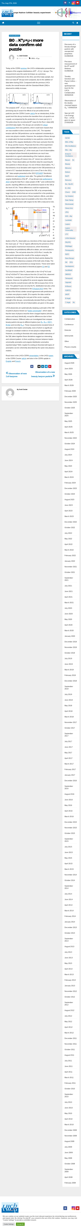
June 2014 (69, 899)
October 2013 (70, 933)
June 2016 (69, 800)
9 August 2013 (37, 289)
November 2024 (71, 438)
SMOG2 (68, 274)
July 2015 (68, 847)
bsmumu (68, 180)
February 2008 (70, 1183)
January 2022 (70, 561)
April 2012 (68, 1027)
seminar (24, 68)
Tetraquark (68, 278)
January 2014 (70, 922)
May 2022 (68, 539)
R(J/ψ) (8, 325)
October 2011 (70, 1049)
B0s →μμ (68, 150)
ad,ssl (67, 138)
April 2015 (68, 863)
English (8, 361)
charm (67, 192)
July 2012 (68, 1016)
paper (51, 356)
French (17, 361)
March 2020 (69, 630)
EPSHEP (39, 173)
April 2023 (68, 511)
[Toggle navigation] (38, 23)
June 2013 (69, 958)
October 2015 (70, 833)
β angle (67, 298)
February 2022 (70, 555)
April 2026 (68, 380)
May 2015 (68, 858)
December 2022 (71, 522)
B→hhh (67, 188)
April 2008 (68, 1177)
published (21, 176)
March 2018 (69, 717)
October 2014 (70, 880)
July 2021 (68, 586)
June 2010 (69, 1108)
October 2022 (70, 527)
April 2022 (68, 544)
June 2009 (69, 1152)
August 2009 (69, 1141)
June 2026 (69, 368)
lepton (67, 224)
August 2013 (69, 946)
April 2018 (68, 711)
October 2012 (70, 997)
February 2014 (70, 916)
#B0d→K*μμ (35, 58)
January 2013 (70, 986)
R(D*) (67, 254)
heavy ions (69, 208)
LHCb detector (70, 238)
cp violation (69, 196)
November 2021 (71, 567)
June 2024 (69, 460)
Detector (68, 330)
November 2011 (71, 1044)
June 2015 (69, 852)
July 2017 (68, 741)
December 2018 (71, 681)
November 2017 (71, 722)
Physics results (15, 35)
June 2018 (69, 700)
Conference (69, 324)
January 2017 (70, 775)
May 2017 (68, 753)
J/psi (66, 212)
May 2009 (68, 1158)
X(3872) (68, 290)
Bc (73, 160)
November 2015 (71, 828)
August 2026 (69, 363)
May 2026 (68, 374)
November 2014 (71, 875)
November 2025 (71, 402)
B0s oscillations (70, 146)
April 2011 (68, 1072)
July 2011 (68, 1061)
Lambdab (68, 220)
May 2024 (68, 466)
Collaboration (70, 319)
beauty (67, 164)
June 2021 (69, 591)
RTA (71, 262)
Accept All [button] (20, 1224)
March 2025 (69, 432)
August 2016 (69, 794)
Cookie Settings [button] (9, 1224)
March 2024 (69, 477)
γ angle (67, 302)
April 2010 (68, 1119)
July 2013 (68, 952)
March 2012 (69, 1033)
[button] (73, 23)
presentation (34, 356)
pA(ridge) (68, 246)
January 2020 (70, 636)
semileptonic (69, 266)
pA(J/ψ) (68, 242)
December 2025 (71, 396)
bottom (67, 172)
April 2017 (68, 758)
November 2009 (71, 1136)
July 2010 (68, 1102)
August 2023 (69, 499)
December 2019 (71, 642)
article (32, 113)
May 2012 (68, 1021)
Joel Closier (23, 56)
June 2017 (69, 747)
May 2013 (68, 963)
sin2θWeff (68, 270)
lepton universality (34, 311)
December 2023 (71, 488)
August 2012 (69, 1010)
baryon (67, 160)
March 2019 (69, 670)
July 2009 (68, 1147)
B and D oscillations (69, 155)
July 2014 (68, 894)
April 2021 (68, 597)
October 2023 (70, 494)
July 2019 (68, 658)
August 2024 (69, 449)
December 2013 (71, 927)
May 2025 (68, 421)
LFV (66, 234)
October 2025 (70, 408)
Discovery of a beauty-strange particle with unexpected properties (70, 49)
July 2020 (68, 608)
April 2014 (68, 905)
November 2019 (71, 647)
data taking (69, 200)
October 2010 (70, 1089)
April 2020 (68, 625)
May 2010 (68, 1113)
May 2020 (68, 619)
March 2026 (69, 385)
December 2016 (71, 781)
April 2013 (68, 969)
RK (66, 262)
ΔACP (67, 294)
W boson (68, 286)
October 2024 (70, 444)
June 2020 (69, 614)
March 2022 (69, 550)
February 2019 (70, 675)
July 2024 (68, 455)
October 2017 (70, 728)
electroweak (69, 204)
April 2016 (68, 811)
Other (67, 341)
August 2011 (69, 1055)
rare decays (69, 258)
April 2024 (68, 471)
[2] (49, 267)
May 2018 (68, 705)
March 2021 (69, 602)
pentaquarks (69, 250)
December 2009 (71, 1130)
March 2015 (69, 869)
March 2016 (69, 816)
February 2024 (70, 483)
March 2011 (69, 1077)
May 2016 (68, 805)
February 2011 (70, 1083)
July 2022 (68, 533)
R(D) (50, 322)
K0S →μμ (68, 216)
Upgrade (68, 282)
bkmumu (68, 168)
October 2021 (70, 572)
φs (74, 302)
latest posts (69, 336)
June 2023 (69, 505)
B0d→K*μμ (69, 142)
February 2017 (70, 769)
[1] (43, 267)
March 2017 (69, 764)
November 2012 (71, 991)
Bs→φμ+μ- (69, 184)
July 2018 (68, 694)
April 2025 (68, 427)
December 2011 (71, 1038)
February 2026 (70, 391)
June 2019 (69, 664)
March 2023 (69, 516)
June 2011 (69, 1066)
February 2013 (70, 980)
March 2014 (69, 911)
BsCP (67, 176)
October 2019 (70, 653)
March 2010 (69, 1124)
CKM (74, 192)
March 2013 (69, 974)
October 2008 (70, 1164)
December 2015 (71, 822)
